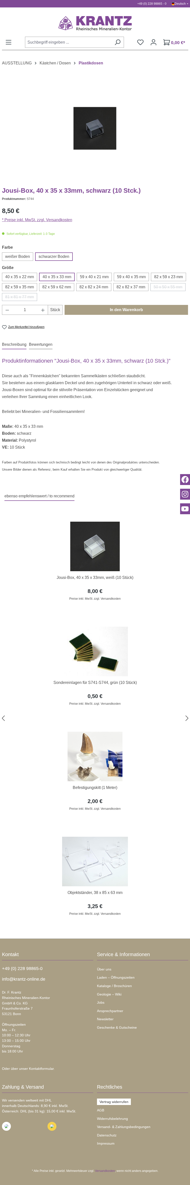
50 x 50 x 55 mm (170, 288)
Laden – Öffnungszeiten (116, 977)
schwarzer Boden (54, 256)
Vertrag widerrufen (113, 1102)
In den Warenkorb (126, 310)
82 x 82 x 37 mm (131, 287)
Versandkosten (105, 1171)
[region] (95, 718)
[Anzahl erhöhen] (43, 310)
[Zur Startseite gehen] (95, 23)
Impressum (106, 1143)
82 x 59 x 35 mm (19, 287)
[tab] (14, 344)
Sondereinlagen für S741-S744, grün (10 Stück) (95, 682)
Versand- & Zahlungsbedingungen (123, 1127)
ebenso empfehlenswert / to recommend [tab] (39, 496)
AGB (100, 1110)
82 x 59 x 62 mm (56, 287)
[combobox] (68, 42)
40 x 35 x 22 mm (19, 277)
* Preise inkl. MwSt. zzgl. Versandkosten (37, 220)
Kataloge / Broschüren (114, 986)
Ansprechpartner (110, 1011)
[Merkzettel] (140, 42)
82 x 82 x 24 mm (93, 287)
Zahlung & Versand (23, 1087)
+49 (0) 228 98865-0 (22, 968)
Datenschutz (107, 1135)
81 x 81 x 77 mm (21, 298)
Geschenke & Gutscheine (117, 1027)
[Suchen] (117, 42)
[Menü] (8, 42)
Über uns (104, 969)
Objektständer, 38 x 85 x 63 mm (95, 892)
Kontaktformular (41, 1069)
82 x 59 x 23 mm (168, 277)
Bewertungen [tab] (40, 344)
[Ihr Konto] (153, 42)
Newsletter (105, 1019)
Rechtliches (109, 1087)
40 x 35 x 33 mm (57, 277)
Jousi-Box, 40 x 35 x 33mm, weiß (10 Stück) (95, 577)
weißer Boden (17, 256)
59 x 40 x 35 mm (131, 277)
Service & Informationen (123, 954)
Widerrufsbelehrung (112, 1119)
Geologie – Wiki (109, 994)
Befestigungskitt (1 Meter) (95, 787)
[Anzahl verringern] (7, 310)
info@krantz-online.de (23, 979)
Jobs (100, 1002)
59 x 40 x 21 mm (94, 277)
